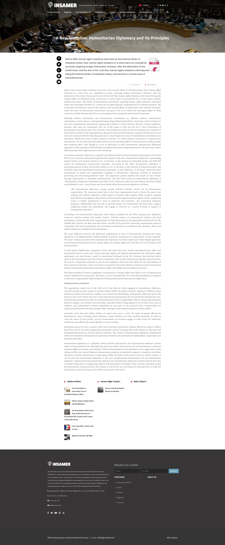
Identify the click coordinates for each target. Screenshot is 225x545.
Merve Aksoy (151, 85)
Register (173, 471)
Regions (67, 12)
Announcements (85, 5)
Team (119, 487)
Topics (113, 12)
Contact (111, 5)
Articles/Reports (83, 12)
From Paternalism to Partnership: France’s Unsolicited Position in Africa (75, 391)
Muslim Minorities (127, 12)
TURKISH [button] (145, 5)
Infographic (100, 12)
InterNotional (145, 12)
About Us (103, 5)
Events (95, 5)
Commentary (53, 12)
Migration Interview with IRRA (82, 436)
